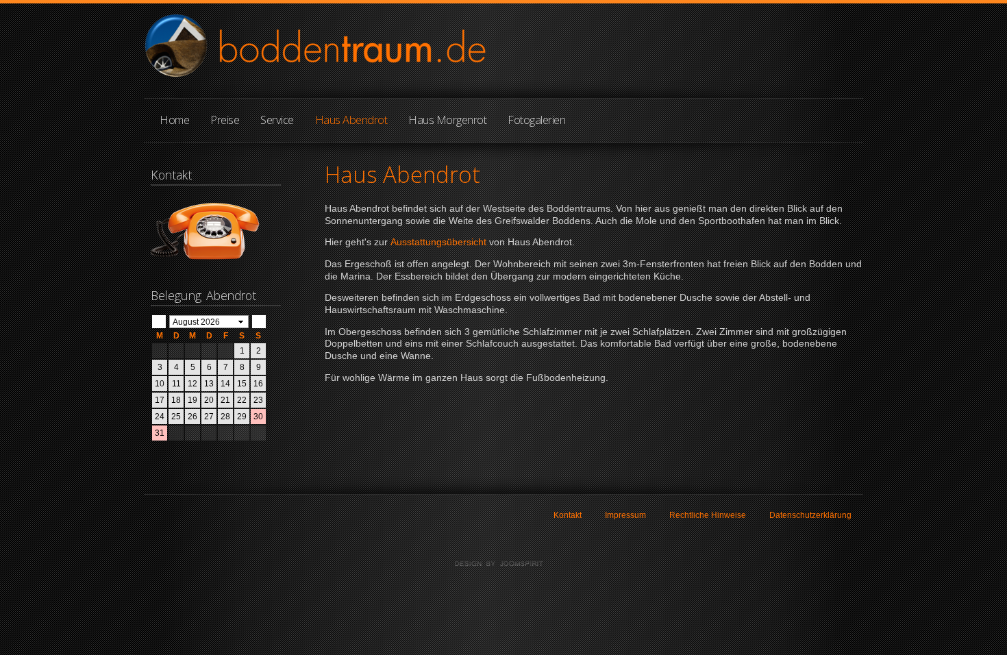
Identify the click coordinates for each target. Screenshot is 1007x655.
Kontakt (568, 515)
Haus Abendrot (351, 119)
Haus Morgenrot (447, 119)
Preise (224, 119)
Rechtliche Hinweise (707, 515)
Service (277, 119)
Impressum (625, 515)
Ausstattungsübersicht (439, 242)
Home (174, 119)
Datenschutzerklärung (810, 515)
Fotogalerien (536, 119)
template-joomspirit (503, 564)
